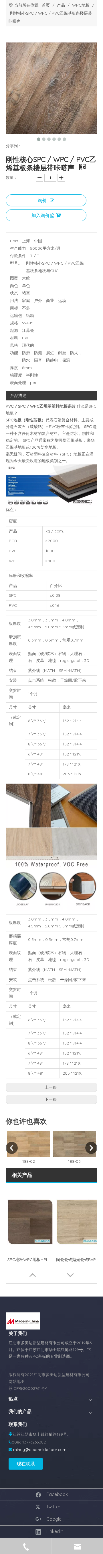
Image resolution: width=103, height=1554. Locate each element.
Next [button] (91, 1148)
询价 (42, 200)
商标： (16, 308)
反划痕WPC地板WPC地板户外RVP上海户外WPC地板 (79, 1259)
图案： (16, 278)
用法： (16, 300)
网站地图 (17, 1381)
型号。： (18, 263)
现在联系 (26, 1463)
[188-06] (75, 1144)
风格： (16, 345)
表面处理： (20, 382)
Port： (16, 240)
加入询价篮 (42, 215)
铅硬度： (18, 375)
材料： (16, 337)
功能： (16, 352)
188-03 (29, 1161)
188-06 (75, 1161)
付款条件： (20, 255)
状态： (16, 293)
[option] (29, 1148)
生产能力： (20, 248)
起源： (16, 330)
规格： (16, 322)
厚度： (16, 367)
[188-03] (29, 1144)
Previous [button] (12, 1148)
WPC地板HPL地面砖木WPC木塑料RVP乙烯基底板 (30, 1259)
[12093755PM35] (23, 1321)
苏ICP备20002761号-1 (28, 1388)
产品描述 (18, 395)
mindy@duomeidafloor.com (39, 1449)
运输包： (18, 315)
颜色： (16, 285)
